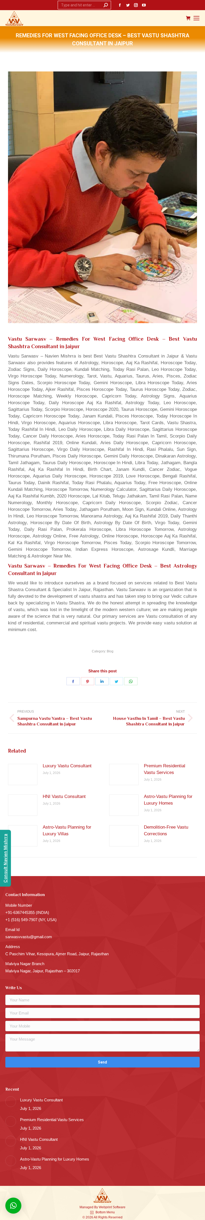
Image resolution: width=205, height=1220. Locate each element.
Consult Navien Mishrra (5, 858)
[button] (13, 1206)
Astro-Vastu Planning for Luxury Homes (168, 800)
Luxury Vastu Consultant (67, 765)
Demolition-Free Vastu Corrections (166, 830)
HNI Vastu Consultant (64, 796)
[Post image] (22, 774)
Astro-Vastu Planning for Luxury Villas (67, 830)
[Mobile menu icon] (196, 18)
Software (119, 1207)
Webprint (105, 1207)
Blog (110, 651)
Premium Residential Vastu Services (164, 769)
